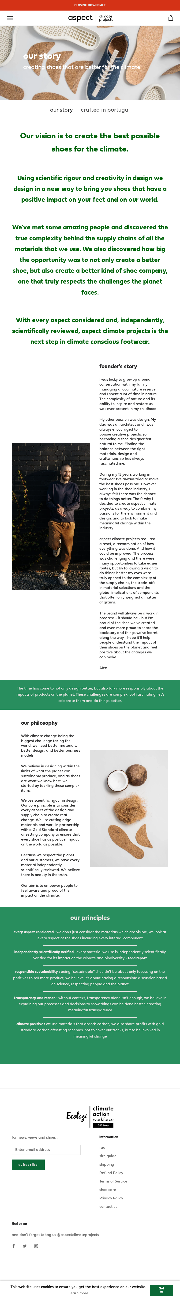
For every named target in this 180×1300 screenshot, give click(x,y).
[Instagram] (36, 1246)
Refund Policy (111, 1173)
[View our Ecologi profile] (90, 1116)
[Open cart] (171, 18)
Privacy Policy (111, 1198)
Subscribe (28, 1165)
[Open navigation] (10, 18)
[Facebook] (13, 1246)
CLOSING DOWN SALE (90, 5)
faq (102, 1148)
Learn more (78, 1293)
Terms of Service (113, 1181)
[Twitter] (25, 1246)
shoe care (107, 1190)
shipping (106, 1165)
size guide (107, 1156)
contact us (108, 1207)
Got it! (161, 1290)
